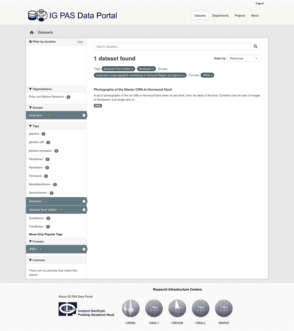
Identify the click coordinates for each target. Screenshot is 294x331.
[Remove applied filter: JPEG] (211, 75)
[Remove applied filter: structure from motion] (132, 68)
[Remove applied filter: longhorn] (184, 75)
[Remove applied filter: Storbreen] (153, 68)
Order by (220, 58)
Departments (220, 15)
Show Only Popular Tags (46, 234)
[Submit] (255, 46)
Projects (240, 15)
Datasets (200, 15)
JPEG (98, 105)
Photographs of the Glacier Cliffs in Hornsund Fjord (133, 89)
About (255, 15)
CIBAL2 (200, 323)
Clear (80, 41)
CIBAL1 (154, 323)
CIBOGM (177, 323)
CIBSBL (131, 323)
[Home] (32, 32)
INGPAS (224, 323)
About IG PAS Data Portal (76, 296)
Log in (260, 3)
